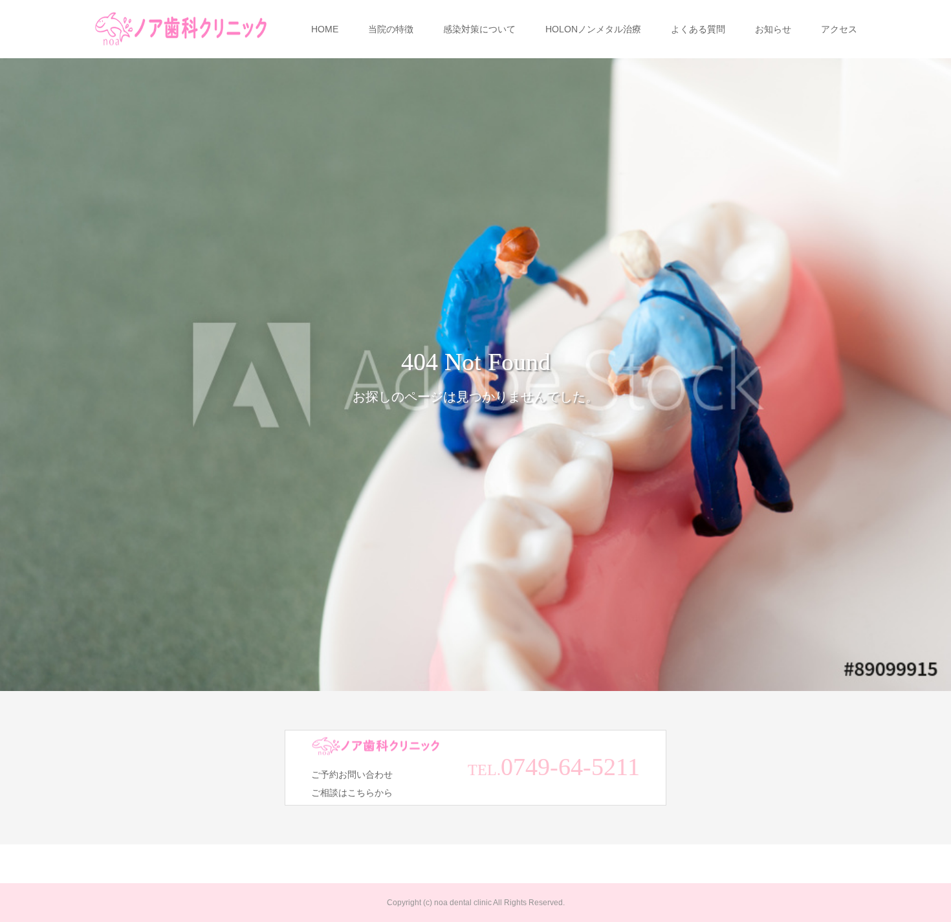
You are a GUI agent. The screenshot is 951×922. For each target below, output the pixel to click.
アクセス (839, 29)
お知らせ (773, 29)
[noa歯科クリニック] (181, 29)
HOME (324, 29)
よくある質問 (698, 29)
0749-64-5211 (570, 766)
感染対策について (479, 29)
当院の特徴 (390, 29)
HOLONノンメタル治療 (593, 29)
